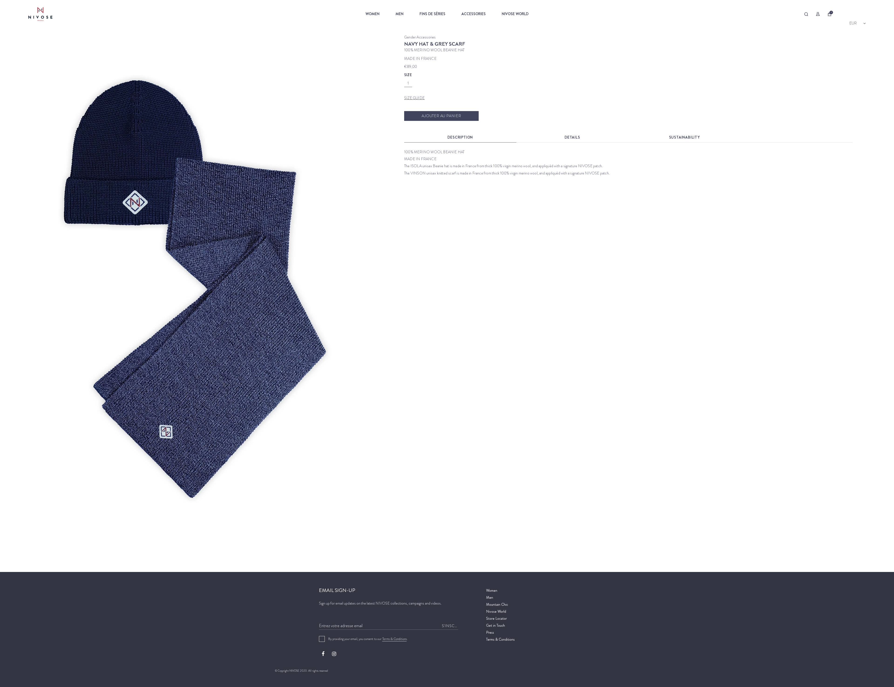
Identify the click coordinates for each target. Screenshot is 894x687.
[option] (186, 279)
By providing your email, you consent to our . (367, 638)
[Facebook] (323, 654)
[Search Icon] (806, 14)
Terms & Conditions (394, 638)
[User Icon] (818, 14)
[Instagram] (334, 654)
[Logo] (61, 14)
